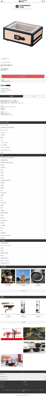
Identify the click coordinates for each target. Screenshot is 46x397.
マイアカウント (3, 381)
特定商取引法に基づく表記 (5, 81)
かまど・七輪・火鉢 (6, 58)
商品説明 (11, 96)
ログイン (2, 384)
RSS (21, 391)
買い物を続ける (3, 91)
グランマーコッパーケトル (6, 245)
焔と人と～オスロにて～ (5, 260)
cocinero (2, 248)
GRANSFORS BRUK (4, 258)
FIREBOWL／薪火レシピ (5, 263)
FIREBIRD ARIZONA (4, 253)
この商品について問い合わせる (6, 90)
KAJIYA (2, 255)
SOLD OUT (23, 76)
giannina (2, 250)
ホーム (2, 58)
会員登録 (25, 381)
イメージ (34, 96)
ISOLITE (9, 62)
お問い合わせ (3, 386)
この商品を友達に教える (5, 88)
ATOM (24, 391)
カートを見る (26, 384)
